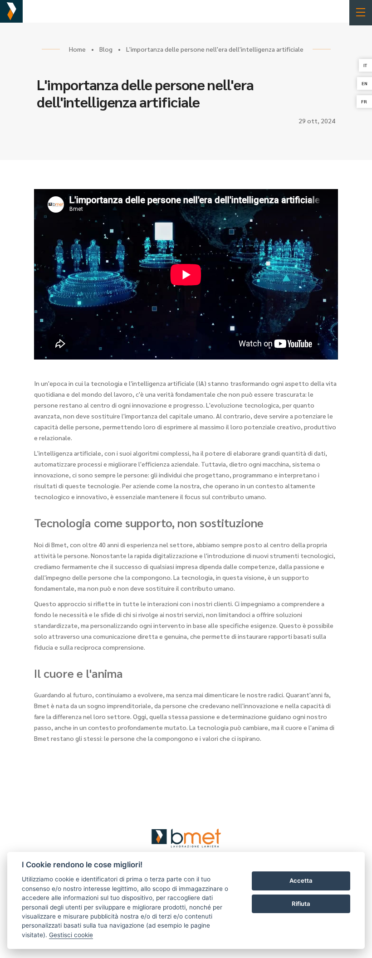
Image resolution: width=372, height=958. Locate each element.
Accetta (301, 880)
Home (77, 49)
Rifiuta (301, 903)
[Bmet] (11, 11)
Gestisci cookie (71, 935)
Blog (106, 49)
